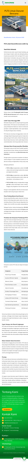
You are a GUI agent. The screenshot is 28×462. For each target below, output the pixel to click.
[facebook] (2, 427)
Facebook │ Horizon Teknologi (11, 428)
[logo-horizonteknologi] (8, 1)
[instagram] (2, 430)
